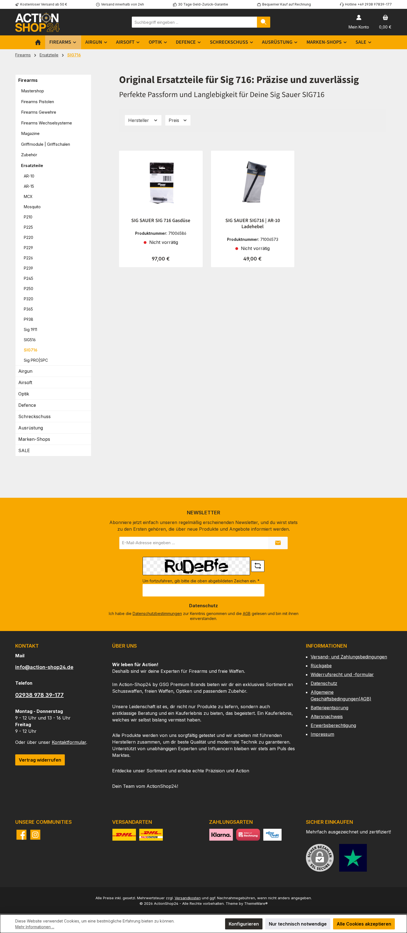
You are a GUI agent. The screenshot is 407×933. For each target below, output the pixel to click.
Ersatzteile (32, 165)
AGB (247, 613)
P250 (28, 288)
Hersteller (139, 120)
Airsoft (25, 382)
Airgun (25, 371)
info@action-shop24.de (44, 667)
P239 (28, 268)
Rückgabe (321, 665)
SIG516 (30, 339)
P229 (28, 247)
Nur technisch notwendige (298, 924)
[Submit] (278, 543)
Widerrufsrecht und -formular (342, 674)
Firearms (28, 80)
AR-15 (29, 186)
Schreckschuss (34, 416)
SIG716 (30, 350)
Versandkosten (188, 898)
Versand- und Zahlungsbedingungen (349, 657)
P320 (28, 298)
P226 (28, 258)
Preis (175, 120)
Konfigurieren (244, 924)
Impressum (322, 734)
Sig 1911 (30, 329)
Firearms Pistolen (37, 101)
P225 (28, 227)
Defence (27, 405)
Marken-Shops (34, 439)
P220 (28, 237)
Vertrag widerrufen (40, 760)
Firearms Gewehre (38, 112)
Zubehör (29, 154)
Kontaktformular (69, 742)
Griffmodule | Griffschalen (45, 144)
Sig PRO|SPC (36, 360)
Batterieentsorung (329, 707)
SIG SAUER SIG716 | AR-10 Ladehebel (252, 224)
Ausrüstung (30, 428)
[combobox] (194, 22)
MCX (28, 196)
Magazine (30, 133)
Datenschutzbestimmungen (157, 613)
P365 (28, 309)
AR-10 (29, 176)
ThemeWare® (256, 903)
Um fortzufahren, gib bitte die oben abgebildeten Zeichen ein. (201, 580)
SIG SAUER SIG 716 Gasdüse (160, 221)
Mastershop (32, 90)
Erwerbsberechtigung (333, 725)
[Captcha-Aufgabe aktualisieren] (257, 566)
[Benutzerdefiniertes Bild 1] (353, 858)
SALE (24, 450)
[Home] (38, 42)
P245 (28, 278)
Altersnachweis (327, 716)
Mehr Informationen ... (34, 926)
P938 (28, 319)
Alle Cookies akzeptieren (364, 924)
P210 (28, 217)
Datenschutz (324, 683)
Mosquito (32, 206)
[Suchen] (263, 22)
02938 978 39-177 (39, 695)
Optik (23, 394)
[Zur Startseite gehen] (37, 22)
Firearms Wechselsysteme (46, 123)
